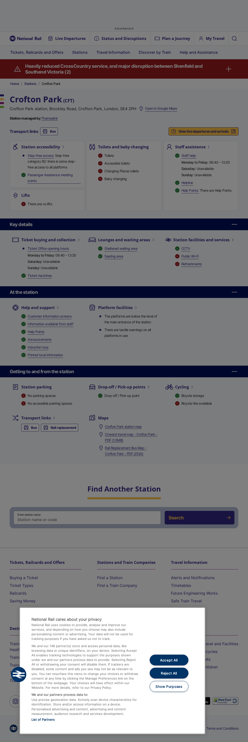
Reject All (169, 673)
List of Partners (43, 719)
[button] (18, 674)
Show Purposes (168, 686)
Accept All (169, 660)
